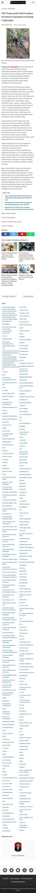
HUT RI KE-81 (6, 786)
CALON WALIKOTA (8, 453)
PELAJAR (22, 530)
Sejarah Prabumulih (25, 737)
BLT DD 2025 (6, 431)
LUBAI (21, 437)
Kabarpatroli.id (23, 322)
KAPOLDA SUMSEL (25, 339)
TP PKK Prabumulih (25, 793)
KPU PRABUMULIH (25, 423)
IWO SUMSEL (6, 816)
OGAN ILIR (22, 489)
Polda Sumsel (23, 633)
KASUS (21, 360)
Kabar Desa (22, 319)
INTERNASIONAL (7, 792)
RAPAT (21, 717)
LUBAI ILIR (22, 440)
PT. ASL (21, 705)
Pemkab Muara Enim (25, 544)
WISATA (21, 830)
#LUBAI (4, 336)
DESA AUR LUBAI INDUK (9, 492)
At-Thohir (5, 390)
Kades (21, 328)
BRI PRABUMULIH (7, 445)
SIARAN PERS (23, 749)
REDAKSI (5, 878)
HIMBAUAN (5, 766)
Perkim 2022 (23, 574)
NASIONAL (22, 486)
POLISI (21, 636)
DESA (4, 474)
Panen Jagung (23, 513)
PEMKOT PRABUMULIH (26, 547)
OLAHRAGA (23, 492)
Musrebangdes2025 (25, 468)
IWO (3, 801)
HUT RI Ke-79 (6, 780)
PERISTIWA (22, 571)
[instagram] (24, 870)
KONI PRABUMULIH (25, 402)
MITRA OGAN (23, 457)
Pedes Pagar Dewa (25, 528)
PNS (20, 624)
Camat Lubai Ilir (7, 456)
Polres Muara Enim (25, 642)
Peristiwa (22, 568)
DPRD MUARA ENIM (8, 721)
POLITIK (21, 639)
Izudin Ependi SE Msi (8, 819)
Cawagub (5, 459)
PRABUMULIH (23, 675)
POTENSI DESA (24, 669)
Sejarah (21, 734)
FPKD (4, 736)
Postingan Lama (28, 296)
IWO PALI (5, 810)
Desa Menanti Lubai (8, 600)
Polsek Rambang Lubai (26, 666)
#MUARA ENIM (7, 339)
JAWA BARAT (6, 831)
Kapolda (21, 336)
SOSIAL (21, 758)
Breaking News (6, 442)
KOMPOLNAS (23, 399)
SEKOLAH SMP (24, 740)
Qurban (21, 708)
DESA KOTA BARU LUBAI (9, 559)
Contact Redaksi (15, 878)
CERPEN (5, 462)
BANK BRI (5, 399)
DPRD (4, 709)
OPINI (21, 498)
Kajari (21, 333)
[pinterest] (22, 234)
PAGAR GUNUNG (24, 504)
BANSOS (5, 413)
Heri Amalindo (6, 760)
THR (20, 790)
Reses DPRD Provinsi (25, 723)
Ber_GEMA (5, 422)
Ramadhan (22, 711)
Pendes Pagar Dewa (25, 550)
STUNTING (22, 764)
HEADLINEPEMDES (8, 757)
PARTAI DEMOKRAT (25, 519)
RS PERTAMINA (24, 726)
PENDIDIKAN (23, 553)
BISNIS (4, 428)
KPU (20, 420)
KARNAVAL (22, 357)
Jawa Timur (23, 307)
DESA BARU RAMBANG (9, 500)
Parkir (21, 516)
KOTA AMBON (23, 408)
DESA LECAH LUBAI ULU (9, 572)
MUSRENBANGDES (25, 474)
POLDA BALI (23, 627)
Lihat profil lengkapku (18, 855)
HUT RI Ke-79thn (7, 783)
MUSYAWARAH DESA (25, 477)
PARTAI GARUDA (24, 522)
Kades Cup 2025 (24, 331)
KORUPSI (22, 405)
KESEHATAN (23, 380)
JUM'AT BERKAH (24, 316)
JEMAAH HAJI (23, 310)
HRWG (4, 772)
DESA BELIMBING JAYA (9, 503)
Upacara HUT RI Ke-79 (26, 806)
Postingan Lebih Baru (9, 296)
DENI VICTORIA (7, 471)
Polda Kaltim (23, 630)
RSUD (21, 729)
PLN (20, 618)
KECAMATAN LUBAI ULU (26, 366)
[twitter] (14, 234)
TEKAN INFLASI (24, 787)
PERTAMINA (23, 577)
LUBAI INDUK (23, 443)
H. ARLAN (5, 748)
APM (3, 387)
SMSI (21, 752)
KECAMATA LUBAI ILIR (26, 363)
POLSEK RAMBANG (25, 664)
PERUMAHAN (23, 583)
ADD (3, 375)
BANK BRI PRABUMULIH (9, 407)
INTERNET (5, 795)
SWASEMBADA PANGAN (26, 778)
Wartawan (22, 822)
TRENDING (22, 796)
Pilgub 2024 (23, 599)
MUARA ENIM (23, 463)
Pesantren (22, 586)
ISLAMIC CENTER (7, 798)
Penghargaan (23, 559)
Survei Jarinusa (24, 775)
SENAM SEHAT (23, 746)
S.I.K (20, 732)
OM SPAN (22, 495)
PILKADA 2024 (23, 605)
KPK (20, 417)
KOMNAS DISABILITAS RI (26, 397)
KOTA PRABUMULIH (25, 414)
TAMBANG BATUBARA (26, 781)
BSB (3, 448)
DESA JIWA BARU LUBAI (9, 526)
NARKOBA (22, 483)
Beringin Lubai (6, 425)
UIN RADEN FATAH (25, 798)
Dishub (4, 698)
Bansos (4, 410)
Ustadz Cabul (23, 814)
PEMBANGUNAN (24, 538)
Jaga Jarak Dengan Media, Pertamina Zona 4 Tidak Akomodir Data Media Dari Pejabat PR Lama (18, 198)
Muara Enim (23, 460)
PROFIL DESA (23, 684)
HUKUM (4, 775)
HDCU (4, 754)
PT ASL (21, 692)
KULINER (22, 429)
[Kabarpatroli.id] (18, 2)
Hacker (4, 751)
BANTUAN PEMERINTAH (9, 416)
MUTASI (21, 480)
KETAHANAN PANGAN (26, 383)
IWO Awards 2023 (7, 804)
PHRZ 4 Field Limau (25, 589)
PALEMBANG (23, 507)
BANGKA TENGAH (7, 396)
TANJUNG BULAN (24, 784)
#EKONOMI (5, 324)
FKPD (4, 730)
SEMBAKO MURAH (25, 743)
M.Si (20, 449)
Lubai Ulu (22, 446)
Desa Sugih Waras (7, 632)
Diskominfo (5, 701)
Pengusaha (22, 565)
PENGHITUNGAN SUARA (26, 562)
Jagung (4, 825)
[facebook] (5, 234)
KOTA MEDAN (23, 411)
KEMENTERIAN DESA (25, 377)
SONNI (21, 755)
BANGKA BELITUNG (8, 393)
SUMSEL (22, 767)
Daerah (4, 465)
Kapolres (22, 342)
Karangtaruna (23, 354)
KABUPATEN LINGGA (25, 325)
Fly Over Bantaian (7, 733)
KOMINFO (22, 394)
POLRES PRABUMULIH (26, 645)
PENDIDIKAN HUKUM (25, 556)
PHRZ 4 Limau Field (25, 592)
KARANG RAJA (24, 351)
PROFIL (21, 681)
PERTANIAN (23, 580)
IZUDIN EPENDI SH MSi (9, 822)
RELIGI (21, 720)
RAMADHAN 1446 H (25, 714)
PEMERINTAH (23, 541)
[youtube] (18, 870)
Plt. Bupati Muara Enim (26, 621)
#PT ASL (5, 372)
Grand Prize (6, 739)
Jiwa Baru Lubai (24, 313)
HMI (3, 769)
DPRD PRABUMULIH (8, 724)
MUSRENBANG (24, 471)
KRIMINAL (22, 426)
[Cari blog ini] (33, 2)
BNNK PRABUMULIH (8, 439)
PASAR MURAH (24, 525)
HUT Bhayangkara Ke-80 (9, 778)
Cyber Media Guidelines (18, 882)
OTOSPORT (22, 501)
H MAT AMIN (6, 745)
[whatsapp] (30, 234)
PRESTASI (22, 678)
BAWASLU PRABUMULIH (9, 419)
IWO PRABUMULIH (8, 813)
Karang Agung (23, 345)
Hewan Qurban (7, 763)
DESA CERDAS (6, 514)
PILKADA (22, 602)
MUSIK (21, 466)
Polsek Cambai (23, 648)
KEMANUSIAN (23, 374)
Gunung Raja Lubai (8, 742)
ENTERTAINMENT (7, 727)
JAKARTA (5, 828)
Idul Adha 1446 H (7, 789)
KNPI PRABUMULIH (25, 391)
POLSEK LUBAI (24, 651)
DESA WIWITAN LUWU (9, 690)
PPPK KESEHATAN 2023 (26, 672)
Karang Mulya (23, 348)
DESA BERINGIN (7, 506)
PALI (20, 510)
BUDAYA (4, 450)
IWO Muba (5, 807)
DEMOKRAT (6, 468)
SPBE (21, 761)
